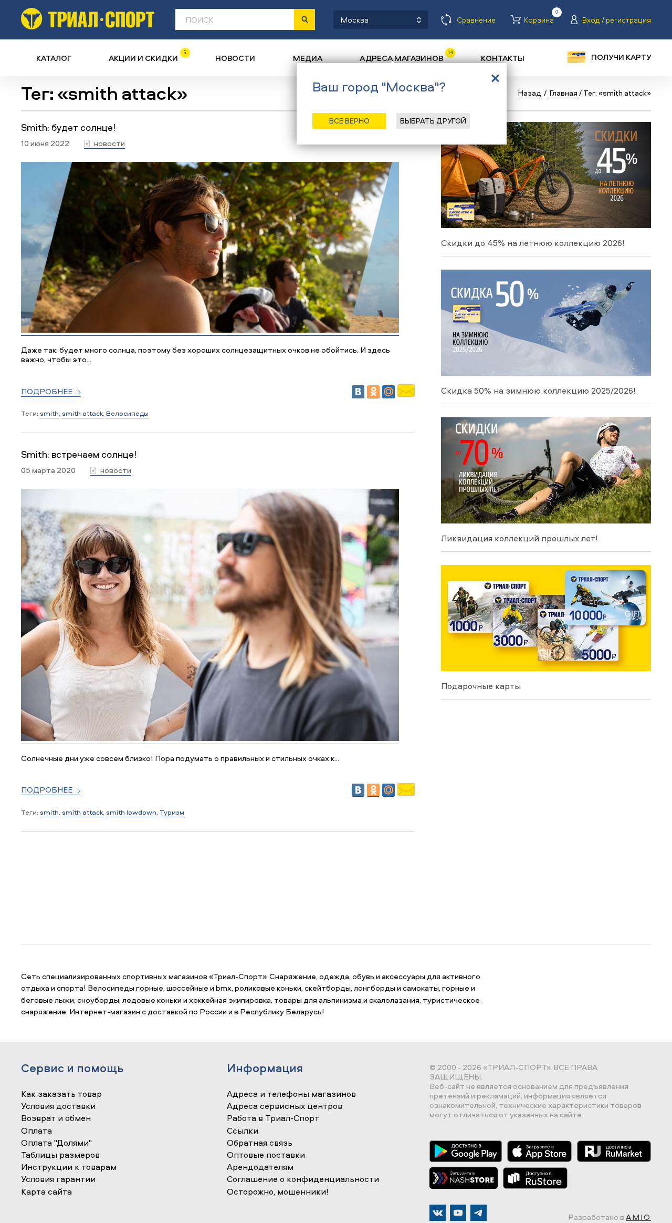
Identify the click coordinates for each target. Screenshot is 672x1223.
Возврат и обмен (56, 1118)
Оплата (36, 1131)
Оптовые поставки (266, 1155)
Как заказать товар (61, 1094)
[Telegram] (478, 1213)
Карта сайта (46, 1192)
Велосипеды (127, 413)
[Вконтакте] (437, 1213)
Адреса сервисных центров (284, 1106)
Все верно (349, 121)
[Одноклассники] (373, 391)
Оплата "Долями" (56, 1143)
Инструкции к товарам (69, 1167)
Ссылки (242, 1131)
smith (49, 413)
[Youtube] (458, 1213)
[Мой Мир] (388, 391)
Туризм (172, 812)
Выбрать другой (433, 121)
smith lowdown (131, 812)
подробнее (46, 392)
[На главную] (87, 18)
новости (109, 144)
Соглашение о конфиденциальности (303, 1179)
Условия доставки (58, 1106)
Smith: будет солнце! (68, 127)
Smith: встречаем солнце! (79, 454)
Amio (638, 1216)
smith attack (82, 413)
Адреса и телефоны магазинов (291, 1094)
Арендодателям (260, 1167)
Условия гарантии (58, 1179)
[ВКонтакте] (358, 391)
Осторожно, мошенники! (278, 1192)
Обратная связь (259, 1143)
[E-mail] (406, 393)
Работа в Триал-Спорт (273, 1118)
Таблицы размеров (60, 1155)
